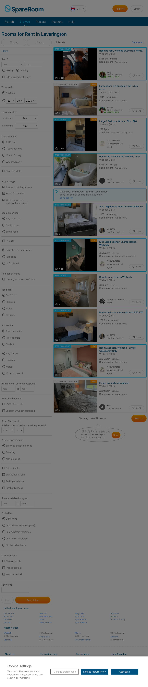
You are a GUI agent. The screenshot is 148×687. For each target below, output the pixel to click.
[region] (74, 671)
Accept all (124, 671)
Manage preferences (64, 671)
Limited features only (94, 671)
